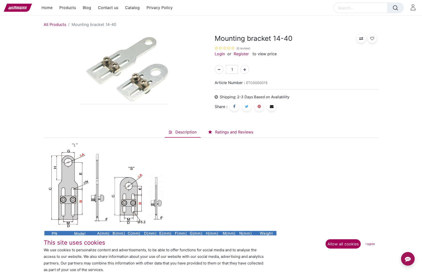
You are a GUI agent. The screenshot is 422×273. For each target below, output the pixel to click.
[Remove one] (219, 69)
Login (220, 53)
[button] (361, 38)
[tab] (182, 132)
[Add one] (244, 69)
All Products (55, 24)
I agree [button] (370, 244)
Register (241, 53)
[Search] (395, 8)
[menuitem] (49, 7)
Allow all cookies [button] (343, 243)
